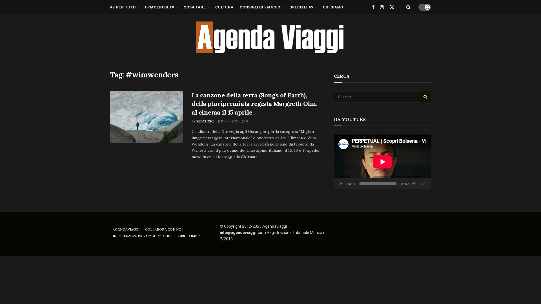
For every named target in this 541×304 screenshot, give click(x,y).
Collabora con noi (164, 229)
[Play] (341, 183)
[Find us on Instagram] (382, 7)
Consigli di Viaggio (260, 7)
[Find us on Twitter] (392, 7)
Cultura (224, 7)
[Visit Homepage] (270, 38)
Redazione (205, 121)
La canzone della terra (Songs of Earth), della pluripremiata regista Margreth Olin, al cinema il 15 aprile (255, 104)
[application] (382, 162)
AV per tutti (123, 7)
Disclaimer (189, 236)
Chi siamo (333, 7)
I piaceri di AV (159, 7)
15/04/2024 (229, 121)
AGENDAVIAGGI (126, 229)
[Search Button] (408, 7)
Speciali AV (302, 7)
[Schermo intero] (424, 183)
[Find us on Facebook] (373, 7)
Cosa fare (195, 7)
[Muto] (414, 183)
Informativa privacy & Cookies (142, 236)
